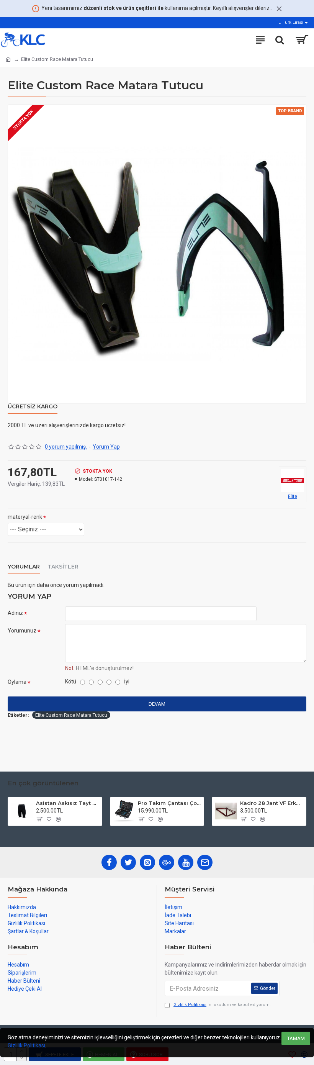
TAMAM (296, 1038)
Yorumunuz (22, 631)
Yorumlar (24, 567)
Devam (157, 704)
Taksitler (62, 567)
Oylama (17, 682)
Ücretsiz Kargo (32, 406)
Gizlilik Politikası (26, 1045)
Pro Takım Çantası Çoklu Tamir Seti (169, 803)
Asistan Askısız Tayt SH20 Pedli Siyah (67, 803)
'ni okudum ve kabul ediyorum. (222, 1004)
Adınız (15, 613)
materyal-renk (25, 517)
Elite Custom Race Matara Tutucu (71, 715)
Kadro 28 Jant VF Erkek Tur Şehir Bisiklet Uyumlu (271, 803)
